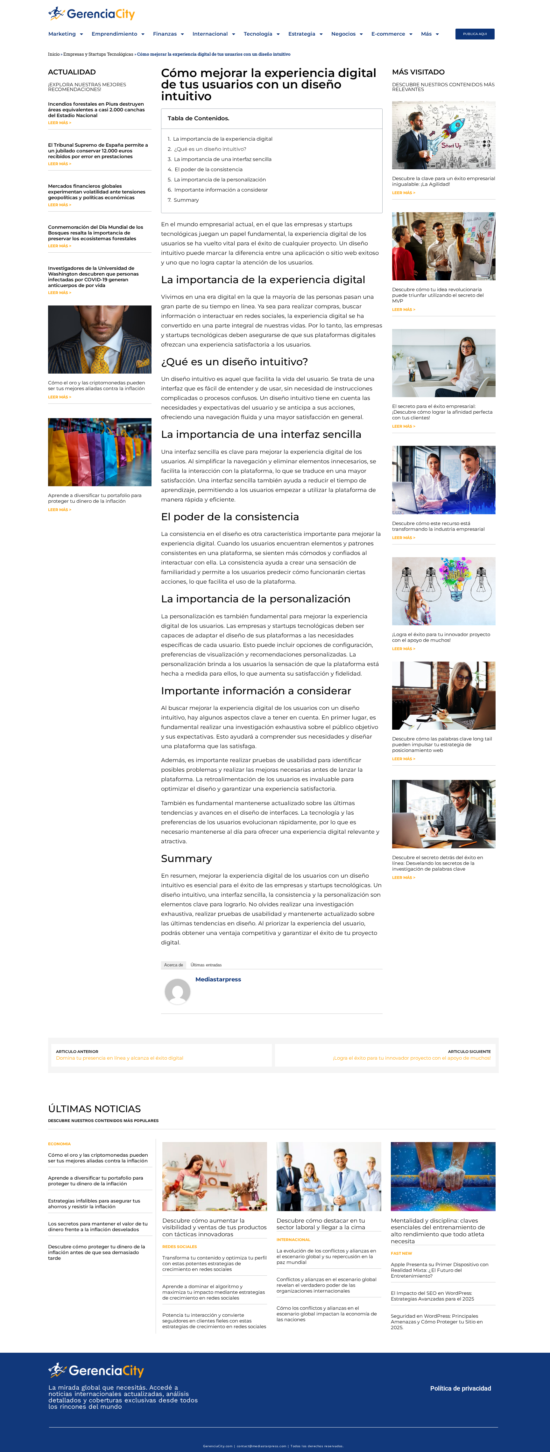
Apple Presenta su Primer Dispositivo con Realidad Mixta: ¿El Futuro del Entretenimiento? (440, 1270)
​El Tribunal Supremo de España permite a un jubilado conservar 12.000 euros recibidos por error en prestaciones (98, 150)
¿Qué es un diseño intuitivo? (210, 149)
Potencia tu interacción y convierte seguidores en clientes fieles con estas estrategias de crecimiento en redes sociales (214, 1320)
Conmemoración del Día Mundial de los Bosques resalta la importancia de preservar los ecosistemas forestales (95, 233)
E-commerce (388, 34)
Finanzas (165, 34)
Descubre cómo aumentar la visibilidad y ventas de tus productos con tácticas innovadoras (214, 1227)
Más (426, 34)
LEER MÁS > (59, 122)
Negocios (343, 34)
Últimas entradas (206, 965)
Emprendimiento (114, 34)
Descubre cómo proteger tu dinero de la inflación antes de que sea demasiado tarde (96, 1252)
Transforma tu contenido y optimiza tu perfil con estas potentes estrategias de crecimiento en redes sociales (214, 1263)
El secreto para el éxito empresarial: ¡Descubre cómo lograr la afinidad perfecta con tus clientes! (442, 412)
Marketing (62, 34)
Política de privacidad (460, 1388)
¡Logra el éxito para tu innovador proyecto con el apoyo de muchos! (441, 637)
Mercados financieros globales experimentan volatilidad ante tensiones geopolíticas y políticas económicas (96, 191)
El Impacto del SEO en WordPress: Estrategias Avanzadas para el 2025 (432, 1296)
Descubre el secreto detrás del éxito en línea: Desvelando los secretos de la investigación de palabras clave (437, 863)
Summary (186, 200)
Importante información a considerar (221, 190)
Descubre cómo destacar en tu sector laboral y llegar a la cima (321, 1224)
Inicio (54, 54)
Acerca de (173, 965)
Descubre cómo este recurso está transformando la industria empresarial (438, 526)
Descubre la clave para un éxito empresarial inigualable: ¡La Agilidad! (443, 181)
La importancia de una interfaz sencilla (222, 159)
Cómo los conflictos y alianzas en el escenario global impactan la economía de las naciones (327, 1313)
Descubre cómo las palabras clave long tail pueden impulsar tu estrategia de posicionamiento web (442, 744)
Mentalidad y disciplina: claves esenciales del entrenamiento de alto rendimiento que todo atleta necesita (438, 1231)
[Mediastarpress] (177, 1002)
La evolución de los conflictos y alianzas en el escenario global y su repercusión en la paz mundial (326, 1256)
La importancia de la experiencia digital (222, 139)
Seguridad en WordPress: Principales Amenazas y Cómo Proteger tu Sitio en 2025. (437, 1321)
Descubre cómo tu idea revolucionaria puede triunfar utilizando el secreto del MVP (438, 295)
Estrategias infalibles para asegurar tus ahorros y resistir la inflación (94, 1204)
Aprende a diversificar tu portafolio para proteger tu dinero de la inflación (95, 498)
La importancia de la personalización (220, 180)
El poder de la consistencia (209, 169)
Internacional (210, 34)
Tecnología (258, 34)
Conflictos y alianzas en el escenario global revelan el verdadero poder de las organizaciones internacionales (327, 1285)
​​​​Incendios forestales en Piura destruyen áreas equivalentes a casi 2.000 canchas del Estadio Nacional (96, 109)
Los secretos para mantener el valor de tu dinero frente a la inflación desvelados (98, 1226)
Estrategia (301, 34)
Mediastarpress (218, 979)
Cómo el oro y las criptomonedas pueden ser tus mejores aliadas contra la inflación (96, 385)
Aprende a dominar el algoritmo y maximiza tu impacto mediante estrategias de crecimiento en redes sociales (213, 1292)
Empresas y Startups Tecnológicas (98, 54)
